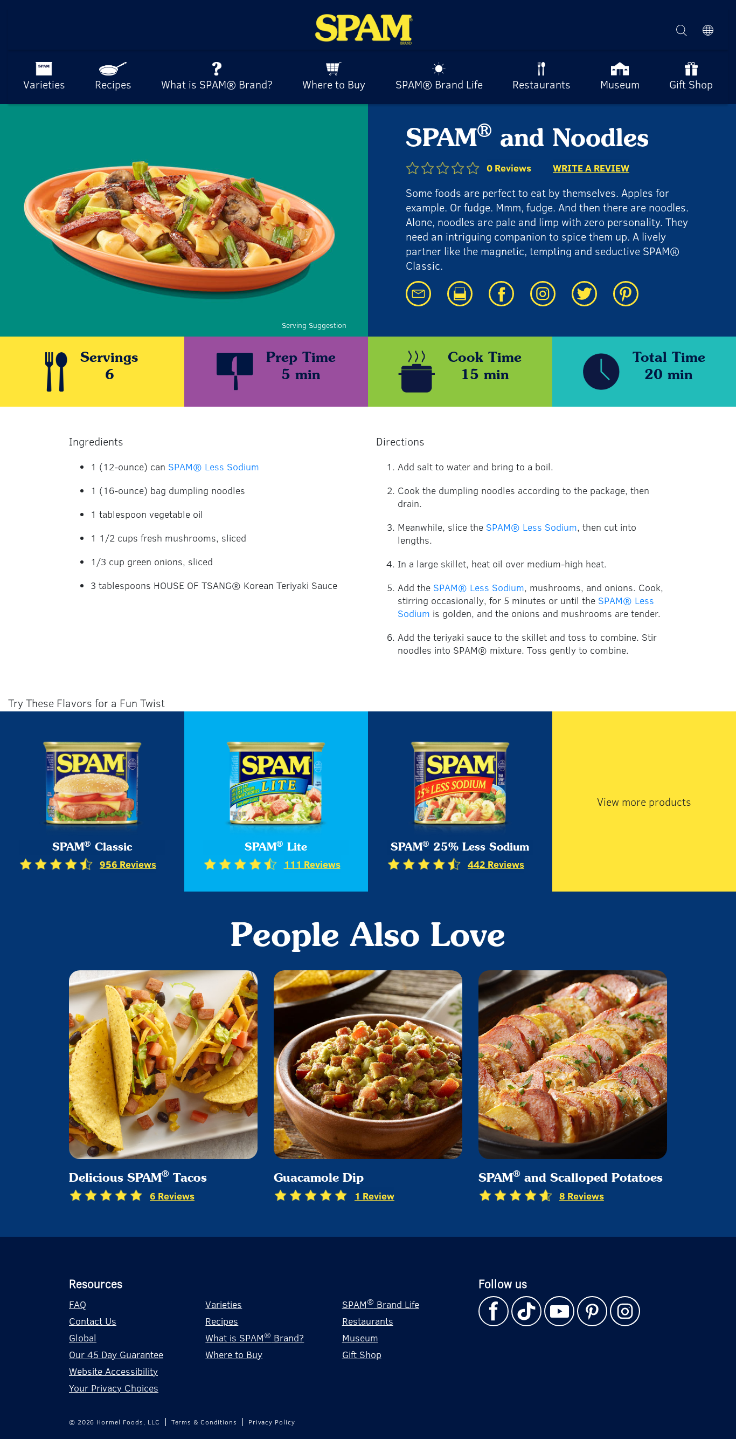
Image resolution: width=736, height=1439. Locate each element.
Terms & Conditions (204, 1422)
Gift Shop (361, 1354)
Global (82, 1337)
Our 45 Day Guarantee (116, 1354)
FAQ (77, 1304)
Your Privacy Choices (113, 1387)
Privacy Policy (271, 1422)
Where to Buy (233, 1354)
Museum (360, 1337)
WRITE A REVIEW (591, 167)
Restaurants (367, 1320)
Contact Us (92, 1320)
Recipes (221, 1320)
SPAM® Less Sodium (213, 466)
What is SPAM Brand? (254, 1337)
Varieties (223, 1304)
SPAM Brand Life (380, 1303)
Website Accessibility (113, 1371)
